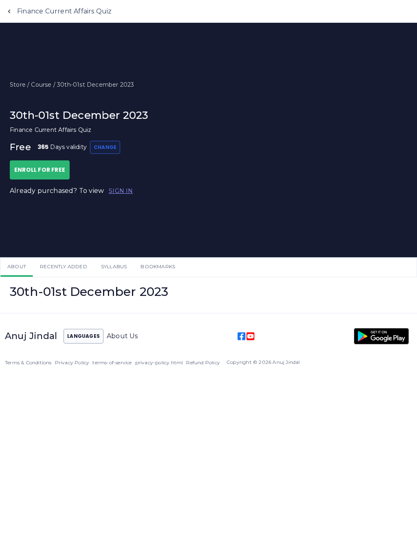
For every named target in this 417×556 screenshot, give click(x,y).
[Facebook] (241, 336)
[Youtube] (250, 336)
